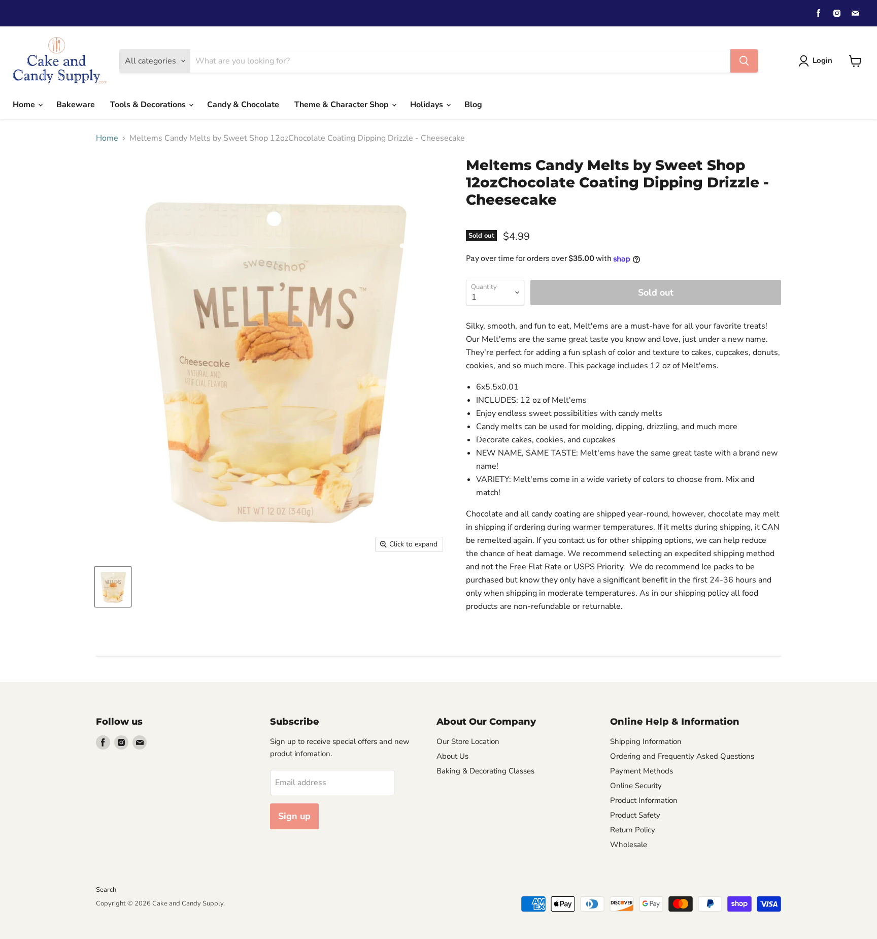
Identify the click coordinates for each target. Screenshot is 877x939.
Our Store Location (467, 741)
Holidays (427, 104)
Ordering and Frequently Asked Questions (682, 756)
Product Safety (635, 815)
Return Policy (632, 830)
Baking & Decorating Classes (485, 771)
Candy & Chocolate (243, 104)
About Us (452, 756)
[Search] (744, 61)
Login (822, 60)
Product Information (644, 800)
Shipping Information (646, 741)
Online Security (636, 786)
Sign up (294, 816)
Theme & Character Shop (342, 104)
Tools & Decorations (149, 104)
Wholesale (628, 844)
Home (25, 104)
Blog (473, 104)
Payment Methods (641, 771)
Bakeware (75, 104)
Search (106, 889)
